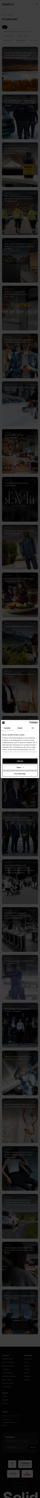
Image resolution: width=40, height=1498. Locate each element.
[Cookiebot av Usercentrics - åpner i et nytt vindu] (29, 722)
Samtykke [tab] (7, 728)
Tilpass (18, 767)
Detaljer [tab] (20, 728)
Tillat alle (20, 761)
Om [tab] (33, 728)
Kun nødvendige (20, 774)
